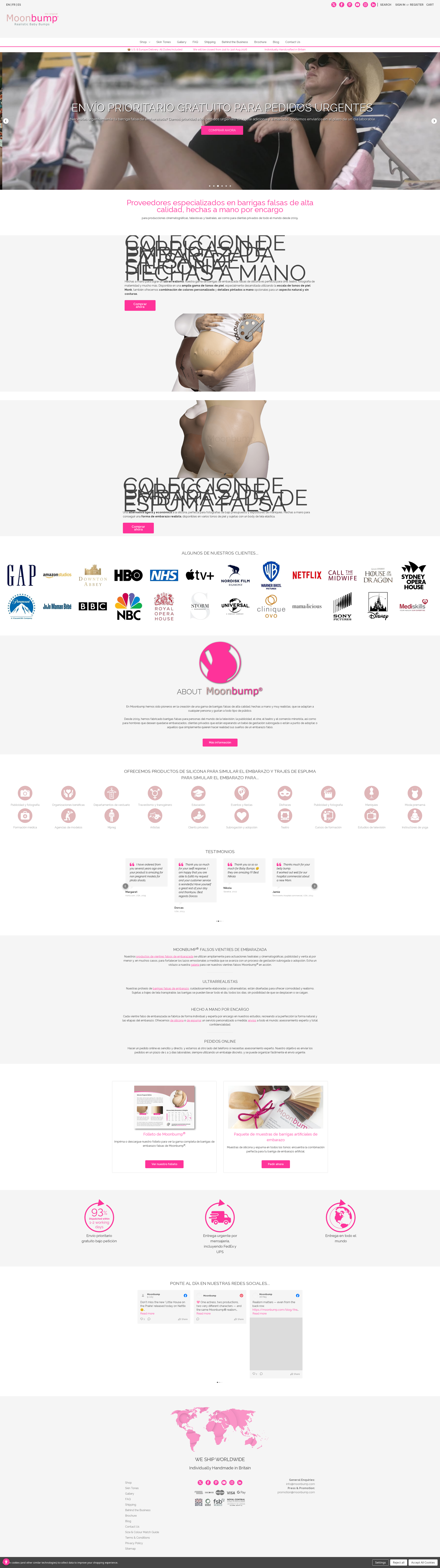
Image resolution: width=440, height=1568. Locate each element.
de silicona (177, 1012)
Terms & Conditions (137, 1475)
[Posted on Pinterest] (241, 1288)
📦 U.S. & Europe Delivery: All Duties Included (154, 49)
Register (417, 4)
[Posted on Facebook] (185, 1288)
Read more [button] (147, 1305)
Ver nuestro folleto (164, 1156)
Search (385, 4)
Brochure (260, 42)
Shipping (210, 42)
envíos (252, 1012)
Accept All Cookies (423, 1562)
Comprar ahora (140, 305)
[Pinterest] (349, 4)
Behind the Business (235, 42)
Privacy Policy (134, 1480)
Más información (220, 742)
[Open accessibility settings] (6, 1561)
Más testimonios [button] (220, 126)
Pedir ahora (276, 1156)
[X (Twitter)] (333, 4)
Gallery (181, 42)
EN (8, 4)
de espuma (194, 1012)
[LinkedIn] (373, 4)
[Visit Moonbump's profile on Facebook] (143, 1287)
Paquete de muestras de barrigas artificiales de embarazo (275, 1129)
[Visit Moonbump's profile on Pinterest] (199, 1287)
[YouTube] (357, 4)
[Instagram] (365, 4)
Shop (143, 42)
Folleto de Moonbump (164, 1125)
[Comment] (148, 1311)
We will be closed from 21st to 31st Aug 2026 (220, 49)
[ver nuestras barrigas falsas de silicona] (217, 353)
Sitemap (130, 1486)
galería (195, 956)
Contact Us (292, 42)
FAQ (195, 42)
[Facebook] (341, 4)
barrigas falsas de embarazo (171, 980)
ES (19, 4)
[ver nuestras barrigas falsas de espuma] (222, 439)
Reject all (398, 1562)
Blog (276, 42)
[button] (6, 121)
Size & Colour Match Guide (142, 1469)
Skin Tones (163, 42)
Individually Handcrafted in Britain (285, 49)
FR (13, 4)
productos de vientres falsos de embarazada (164, 948)
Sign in (400, 4)
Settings (380, 1562)
